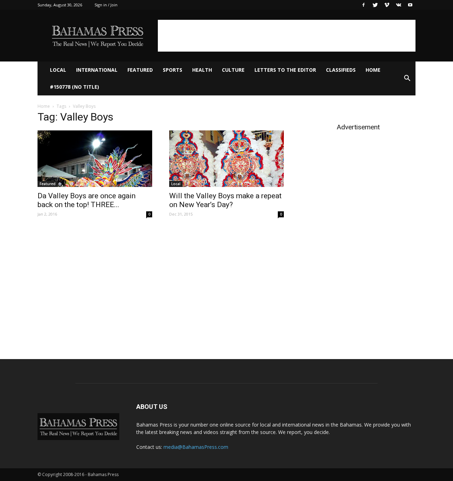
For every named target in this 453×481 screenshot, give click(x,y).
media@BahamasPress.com (196, 447)
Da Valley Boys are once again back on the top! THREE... (87, 200)
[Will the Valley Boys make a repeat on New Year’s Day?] (226, 158)
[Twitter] (375, 5)
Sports (172, 69)
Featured (140, 69)
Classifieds (341, 69)
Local (58, 69)
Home (373, 69)
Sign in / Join (105, 4)
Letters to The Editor (285, 69)
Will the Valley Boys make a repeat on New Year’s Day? (225, 200)
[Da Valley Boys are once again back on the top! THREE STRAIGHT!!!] (95, 158)
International (96, 69)
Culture (233, 69)
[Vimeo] (387, 5)
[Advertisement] (286, 36)
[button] (406, 78)
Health (202, 69)
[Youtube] (410, 5)
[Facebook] (363, 5)
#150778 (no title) (74, 86)
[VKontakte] (398, 5)
